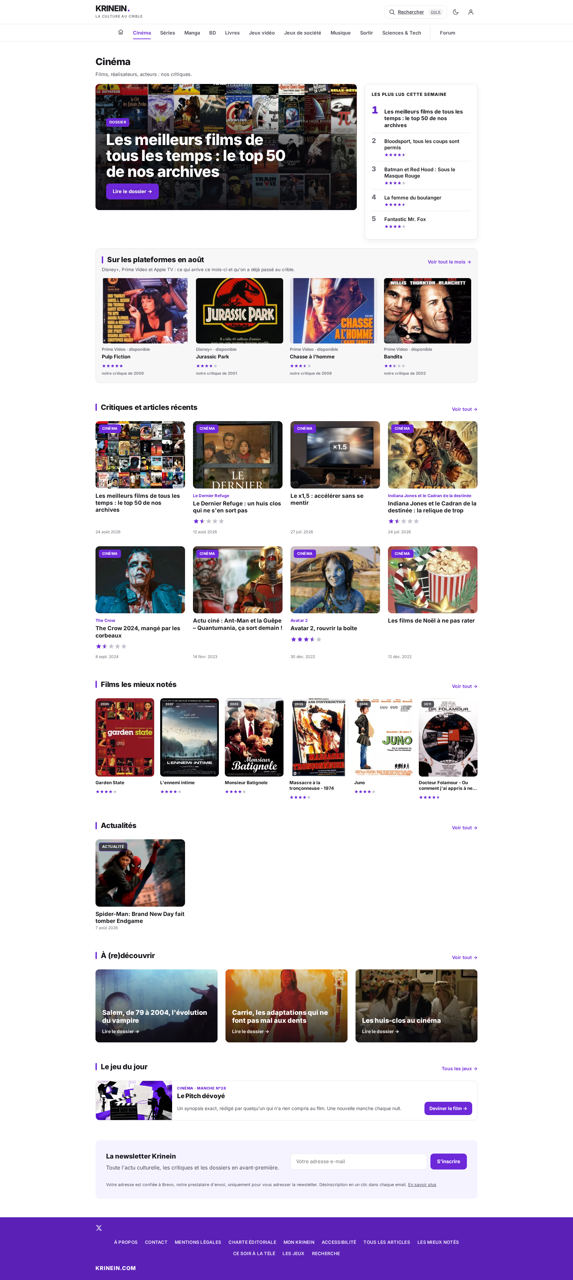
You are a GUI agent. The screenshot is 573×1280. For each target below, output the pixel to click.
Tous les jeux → (460, 1068)
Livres (232, 33)
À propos (126, 1242)
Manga (192, 33)
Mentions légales (198, 1242)
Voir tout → (465, 409)
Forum (447, 33)
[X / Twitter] (99, 1228)
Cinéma (142, 33)
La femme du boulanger (412, 197)
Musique (341, 33)
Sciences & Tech (401, 33)
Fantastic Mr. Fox (405, 219)
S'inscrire (448, 1161)
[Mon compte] (471, 12)
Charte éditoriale (252, 1242)
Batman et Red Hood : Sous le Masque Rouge (419, 172)
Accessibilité (339, 1242)
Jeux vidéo (262, 33)
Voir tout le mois (449, 261)
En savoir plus (422, 1184)
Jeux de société (302, 33)
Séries (167, 33)
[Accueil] (120, 32)
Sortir (366, 33)
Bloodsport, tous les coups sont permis (421, 144)
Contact (156, 1242)
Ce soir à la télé (254, 1253)
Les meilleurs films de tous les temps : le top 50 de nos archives (423, 118)
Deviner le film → (448, 1108)
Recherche (326, 1253)
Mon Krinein (299, 1242)
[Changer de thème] (455, 12)
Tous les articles (386, 1242)
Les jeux (293, 1253)
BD (212, 33)
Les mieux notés (438, 1242)
